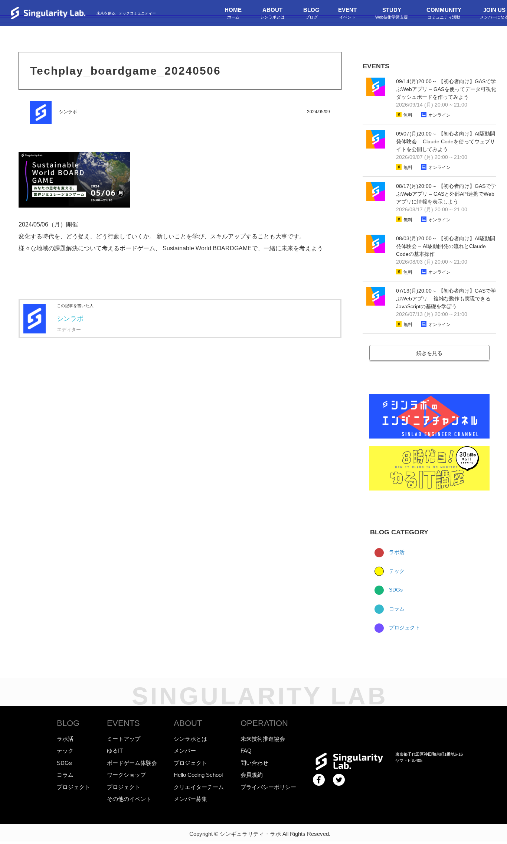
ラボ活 (396, 552)
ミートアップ (123, 739)
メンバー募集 (190, 799)
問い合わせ (254, 763)
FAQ (246, 750)
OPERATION (264, 723)
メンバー (185, 750)
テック (396, 571)
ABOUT (188, 723)
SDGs (395, 590)
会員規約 (252, 775)
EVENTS (123, 723)
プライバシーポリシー (268, 787)
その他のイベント (129, 799)
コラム (396, 609)
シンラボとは (190, 739)
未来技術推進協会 (263, 739)
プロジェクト (403, 627)
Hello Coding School (198, 775)
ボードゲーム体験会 (132, 763)
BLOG (68, 723)
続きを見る (429, 353)
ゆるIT (115, 750)
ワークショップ (126, 775)
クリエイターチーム (199, 787)
